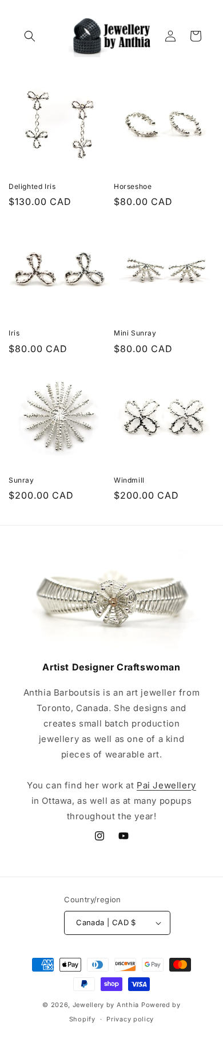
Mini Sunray (135, 333)
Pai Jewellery (166, 785)
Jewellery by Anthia (106, 1005)
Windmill (129, 480)
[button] (29, 36)
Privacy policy (130, 1019)
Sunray (21, 480)
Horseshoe (133, 186)
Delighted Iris (32, 186)
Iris (14, 333)
